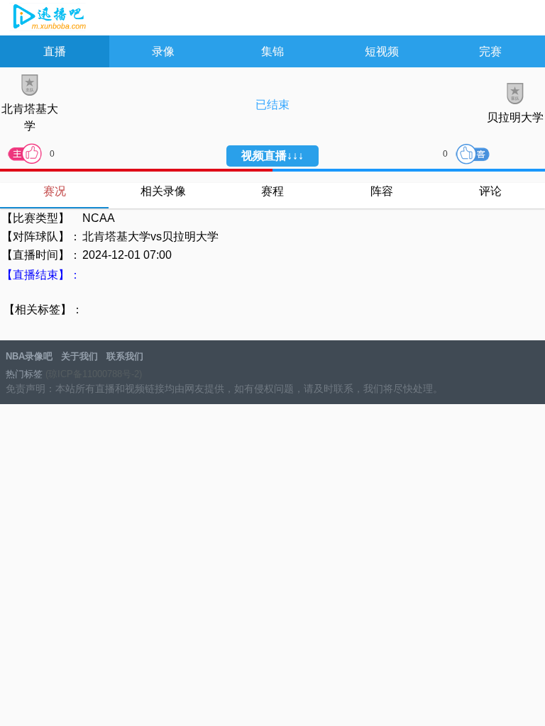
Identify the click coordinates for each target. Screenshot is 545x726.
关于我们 (79, 356)
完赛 (490, 51)
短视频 (382, 51)
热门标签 (24, 374)
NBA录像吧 (48, 18)
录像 (163, 51)
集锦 (272, 51)
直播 (54, 51)
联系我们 (124, 356)
